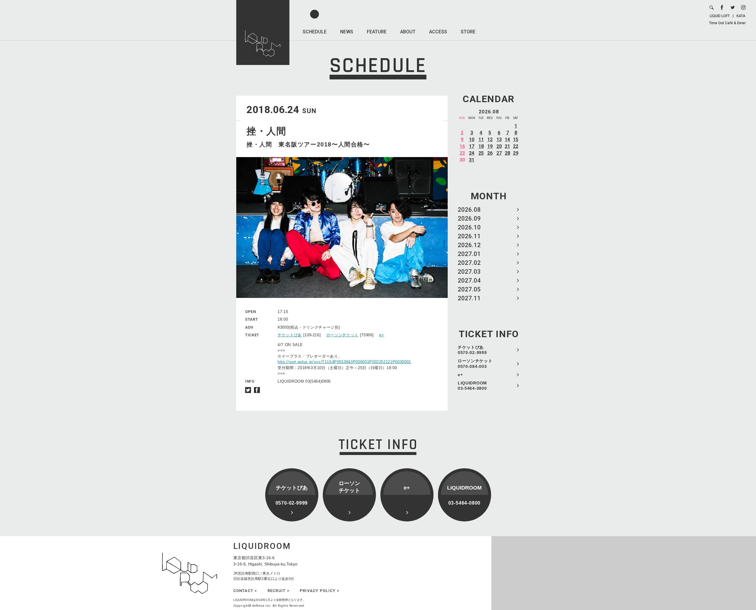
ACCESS (438, 32)
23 (462, 153)
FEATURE (377, 32)
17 (471, 146)
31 (471, 160)
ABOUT (408, 32)
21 (507, 146)
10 (471, 139)
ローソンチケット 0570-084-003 (475, 363)
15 (515, 139)
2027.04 (469, 280)
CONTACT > (245, 590)
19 (490, 146)
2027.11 (469, 298)
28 (507, 153)
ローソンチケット (342, 335)
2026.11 (469, 236)
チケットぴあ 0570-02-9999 (472, 350)
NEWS (346, 32)
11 (481, 139)
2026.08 (469, 210)
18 (481, 146)
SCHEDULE (315, 32)
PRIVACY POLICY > (319, 590)
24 (471, 153)
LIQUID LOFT (720, 16)
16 (462, 146)
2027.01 (469, 254)
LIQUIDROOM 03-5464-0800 (472, 386)
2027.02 (469, 263)
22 (515, 146)
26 (490, 153)
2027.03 (469, 272)
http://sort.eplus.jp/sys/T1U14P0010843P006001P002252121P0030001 (344, 362)
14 (507, 139)
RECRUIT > (278, 590)
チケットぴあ (290, 335)
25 (481, 153)
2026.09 (469, 218)
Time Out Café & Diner (727, 23)
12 (490, 139)
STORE (468, 32)
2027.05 (469, 289)
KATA (741, 16)
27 (499, 153)
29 (515, 153)
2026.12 (469, 245)
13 (499, 139)
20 (499, 146)
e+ (460, 374)
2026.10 (469, 227)
